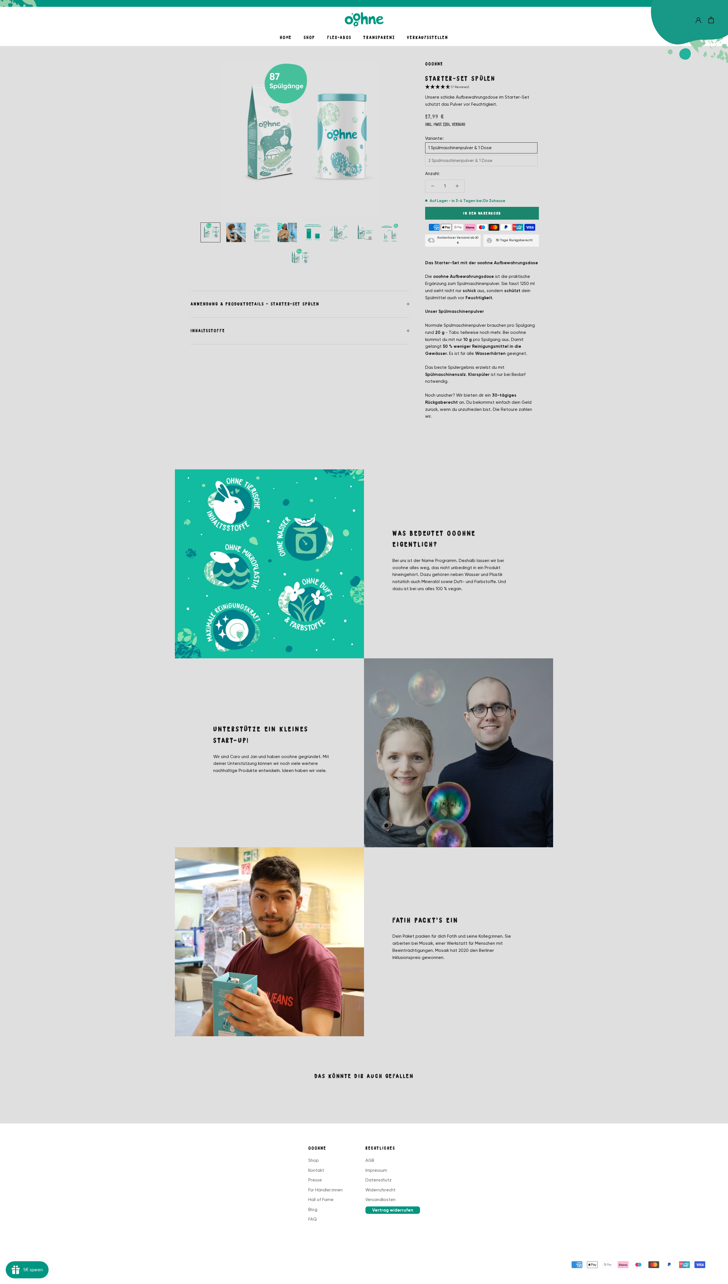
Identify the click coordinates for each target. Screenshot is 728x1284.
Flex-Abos (339, 37)
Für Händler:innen (325, 1190)
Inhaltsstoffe (208, 330)
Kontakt (316, 1170)
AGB (369, 1160)
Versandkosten (380, 1199)
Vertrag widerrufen (392, 1210)
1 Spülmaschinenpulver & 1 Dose (460, 147)
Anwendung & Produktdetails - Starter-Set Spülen (255, 304)
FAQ (312, 1219)
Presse (315, 1180)
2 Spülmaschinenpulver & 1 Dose (460, 160)
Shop (309, 37)
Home (286, 37)
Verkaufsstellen (427, 37)
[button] (482, 87)
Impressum (376, 1170)
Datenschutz (378, 1180)
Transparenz (379, 37)
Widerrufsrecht (380, 1190)
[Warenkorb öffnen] (711, 20)
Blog (312, 1209)
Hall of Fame (321, 1199)
